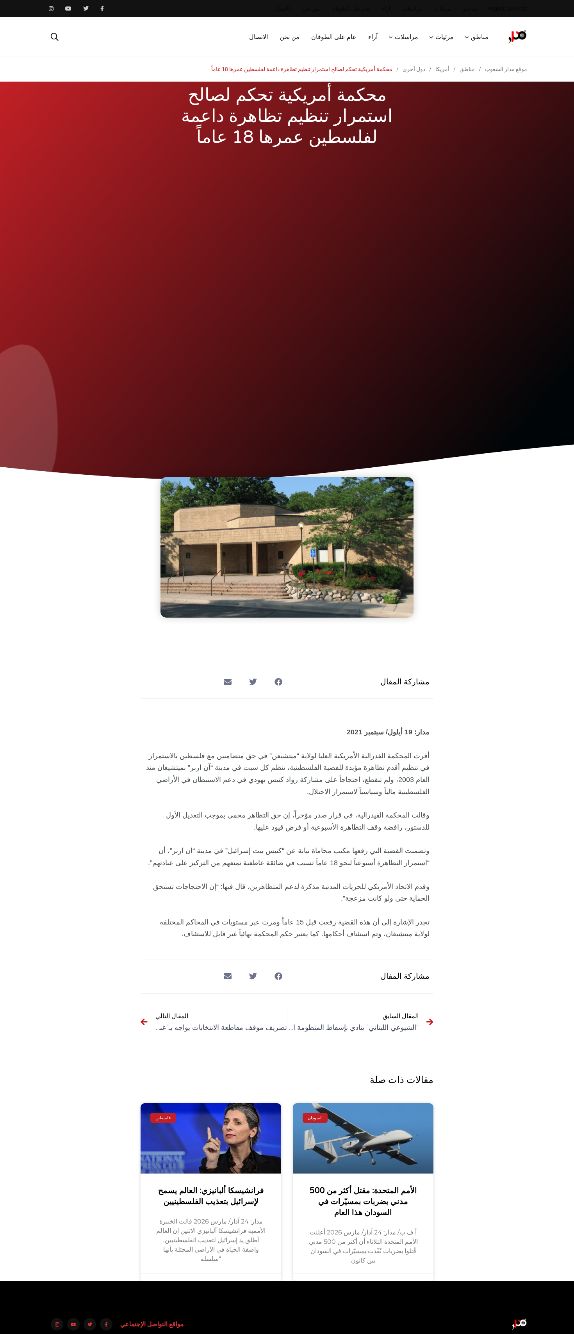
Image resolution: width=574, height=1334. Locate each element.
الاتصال (282, 8)
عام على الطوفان (351, 8)
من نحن (311, 8)
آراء (386, 8)
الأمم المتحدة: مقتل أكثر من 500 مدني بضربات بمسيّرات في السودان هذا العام (363, 1201)
